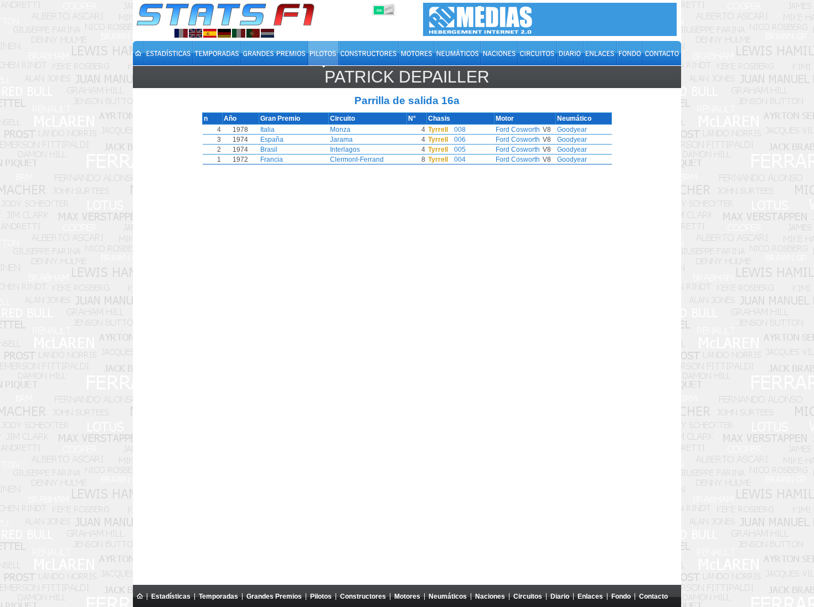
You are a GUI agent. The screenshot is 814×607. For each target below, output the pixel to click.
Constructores (363, 596)
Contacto (653, 596)
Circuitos (527, 596)
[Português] (253, 33)
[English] (195, 33)
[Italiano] (238, 33)
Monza (340, 129)
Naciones (490, 596)
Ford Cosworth (518, 129)
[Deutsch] (224, 33)
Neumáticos (448, 596)
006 (460, 139)
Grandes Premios (274, 596)
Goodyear (572, 129)
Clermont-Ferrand (357, 159)
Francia (271, 159)
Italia (267, 129)
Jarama (341, 139)
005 (460, 149)
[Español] (210, 33)
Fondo (621, 596)
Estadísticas (170, 596)
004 (460, 159)
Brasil (268, 149)
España (272, 139)
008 (460, 129)
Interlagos (345, 149)
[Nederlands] (267, 33)
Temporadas (218, 596)
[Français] (181, 33)
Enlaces (590, 596)
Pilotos (321, 596)
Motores (407, 596)
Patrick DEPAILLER (407, 77)
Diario (559, 596)
